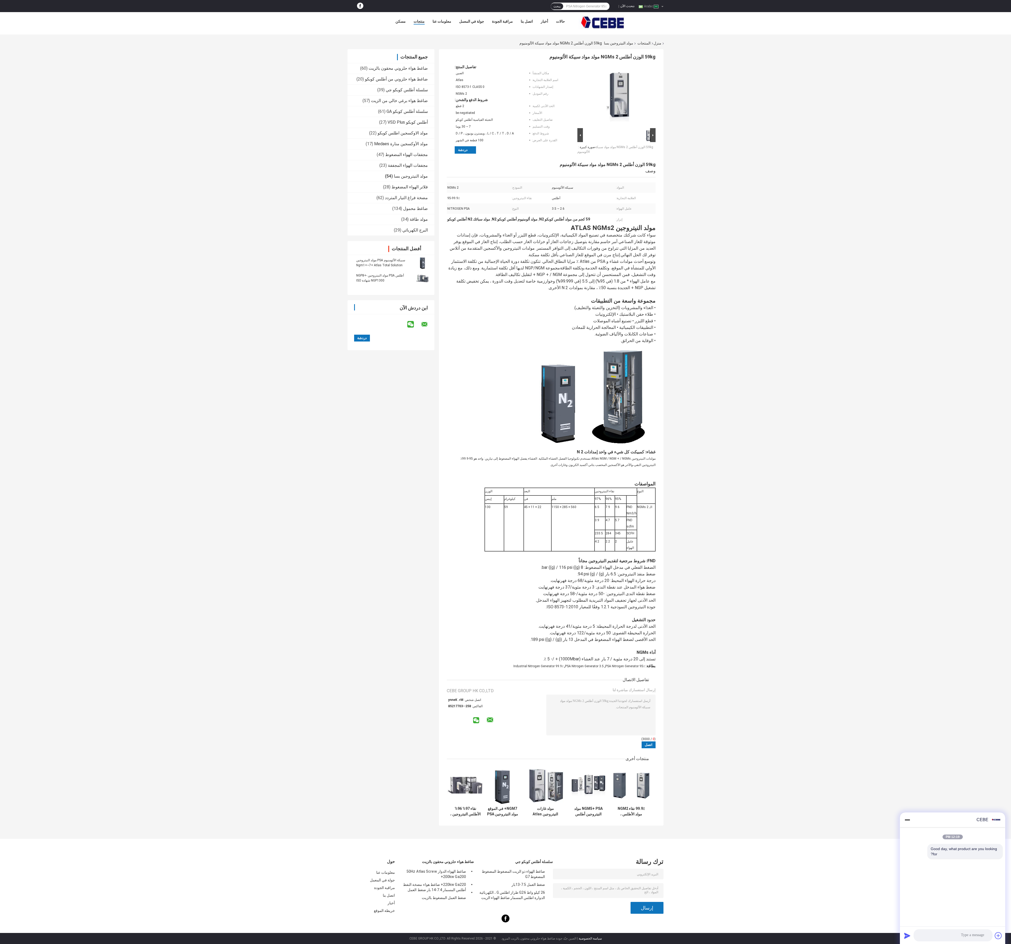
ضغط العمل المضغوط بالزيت (444, 898)
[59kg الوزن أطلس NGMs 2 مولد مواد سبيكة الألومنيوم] (619, 96)
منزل (657, 43)
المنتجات (644, 43)
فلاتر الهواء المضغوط (409, 186)
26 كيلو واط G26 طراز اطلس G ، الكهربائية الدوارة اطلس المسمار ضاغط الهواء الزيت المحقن (512, 895)
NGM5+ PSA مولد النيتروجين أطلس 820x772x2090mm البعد (588, 811)
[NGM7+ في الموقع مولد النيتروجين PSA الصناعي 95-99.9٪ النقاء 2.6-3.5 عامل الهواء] (502, 785)
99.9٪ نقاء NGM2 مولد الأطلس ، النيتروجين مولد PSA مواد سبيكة (631, 811)
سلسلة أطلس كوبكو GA (407, 111)
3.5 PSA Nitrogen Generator (584, 666)
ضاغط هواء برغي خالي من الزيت (399, 100)
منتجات (419, 21)
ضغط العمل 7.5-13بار (528, 884)
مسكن (400, 21)
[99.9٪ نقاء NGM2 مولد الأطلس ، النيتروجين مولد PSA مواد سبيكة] (631, 785)
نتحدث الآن (627, 6)
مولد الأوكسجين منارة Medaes (401, 143)
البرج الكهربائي (415, 230)
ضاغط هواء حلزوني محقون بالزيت (398, 68)
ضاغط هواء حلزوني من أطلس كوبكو (396, 79)
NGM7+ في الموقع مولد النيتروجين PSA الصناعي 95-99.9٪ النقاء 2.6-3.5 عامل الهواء (502, 811)
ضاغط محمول (415, 208)
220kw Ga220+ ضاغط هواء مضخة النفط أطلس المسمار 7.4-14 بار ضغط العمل (434, 887)
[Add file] (998, 935)
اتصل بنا (527, 21)
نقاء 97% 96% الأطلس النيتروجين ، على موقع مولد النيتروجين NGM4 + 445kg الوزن (465, 811)
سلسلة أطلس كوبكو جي (407, 89)
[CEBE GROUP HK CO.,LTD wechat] (413, 324)
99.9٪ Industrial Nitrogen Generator (538, 666)
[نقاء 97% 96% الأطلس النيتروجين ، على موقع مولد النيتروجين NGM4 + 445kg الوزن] (465, 785)
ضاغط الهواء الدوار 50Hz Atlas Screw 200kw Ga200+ (436, 874)
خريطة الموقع (384, 910)
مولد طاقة (419, 219)
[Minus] (907, 820)
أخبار (544, 21)
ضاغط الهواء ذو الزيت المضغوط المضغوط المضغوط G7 (513, 874)
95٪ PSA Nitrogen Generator (625, 666)
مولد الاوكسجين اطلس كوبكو (403, 132)
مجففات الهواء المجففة (408, 165)
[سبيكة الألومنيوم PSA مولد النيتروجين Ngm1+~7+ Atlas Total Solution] (422, 262)
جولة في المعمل (471, 21)
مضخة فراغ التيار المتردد (406, 197)
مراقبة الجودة (502, 21)
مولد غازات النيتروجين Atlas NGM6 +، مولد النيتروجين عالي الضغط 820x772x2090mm (545, 811)
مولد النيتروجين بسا (618, 43)
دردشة (463, 150)
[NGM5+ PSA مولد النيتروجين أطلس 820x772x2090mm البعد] (588, 785)
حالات (560, 21)
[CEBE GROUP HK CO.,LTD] (603, 23)
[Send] (907, 935)
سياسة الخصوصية (590, 938)
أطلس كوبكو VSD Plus (408, 122)
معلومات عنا (442, 21)
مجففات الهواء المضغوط (406, 154)
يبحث (557, 6)
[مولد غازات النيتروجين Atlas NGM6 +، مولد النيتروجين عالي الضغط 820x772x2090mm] (545, 785)
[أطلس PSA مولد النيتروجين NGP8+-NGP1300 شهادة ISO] (422, 278)
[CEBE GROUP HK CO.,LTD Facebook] (360, 6)
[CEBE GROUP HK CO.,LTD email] (427, 324)
